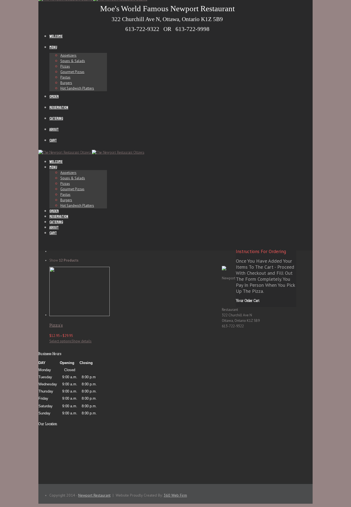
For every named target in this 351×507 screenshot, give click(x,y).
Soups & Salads (72, 61)
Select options (60, 341)
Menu (53, 47)
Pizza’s (56, 325)
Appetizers (68, 55)
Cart (53, 140)
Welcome (56, 36)
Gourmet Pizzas (72, 72)
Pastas (65, 77)
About (54, 129)
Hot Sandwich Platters (77, 88)
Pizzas (65, 66)
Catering (56, 118)
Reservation (58, 107)
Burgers (66, 83)
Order (54, 96)
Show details (82, 341)
